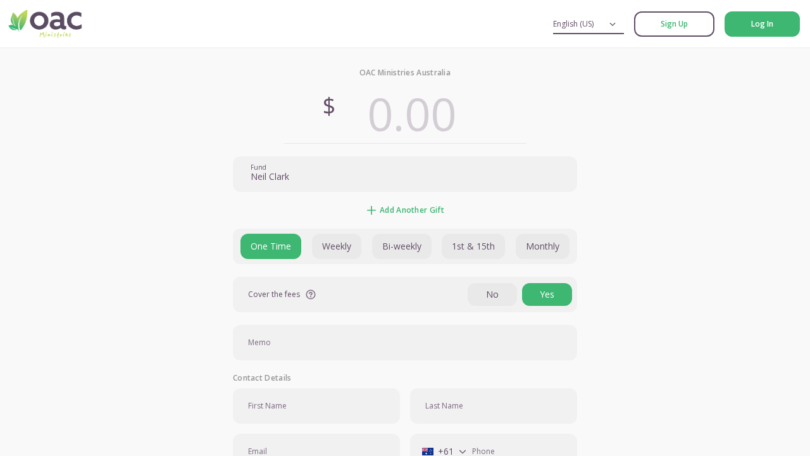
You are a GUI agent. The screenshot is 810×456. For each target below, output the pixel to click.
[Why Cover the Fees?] (310, 294)
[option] (270, 246)
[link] (674, 24)
